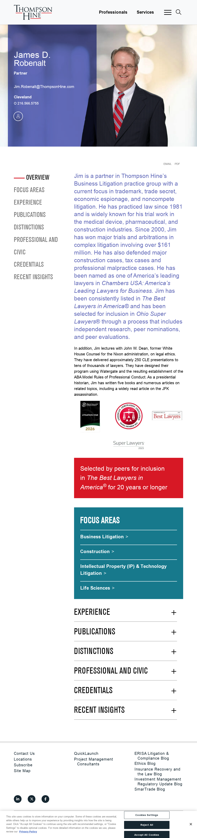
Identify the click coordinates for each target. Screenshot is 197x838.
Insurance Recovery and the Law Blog (157, 771)
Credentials (29, 265)
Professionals (113, 12)
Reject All (146, 824)
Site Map (22, 770)
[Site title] (33, 12)
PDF (177, 163)
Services (145, 12)
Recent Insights (33, 277)
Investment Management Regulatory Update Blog (158, 781)
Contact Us (24, 753)
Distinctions (29, 228)
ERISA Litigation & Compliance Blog (151, 755)
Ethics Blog (145, 763)
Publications (30, 215)
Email (168, 163)
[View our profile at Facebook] (45, 799)
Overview (37, 178)
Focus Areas (29, 190)
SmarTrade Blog (149, 789)
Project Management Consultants (93, 761)
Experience (28, 203)
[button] (167, 12)
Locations (23, 759)
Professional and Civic (36, 246)
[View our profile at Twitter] (31, 799)
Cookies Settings (146, 815)
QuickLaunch (86, 753)
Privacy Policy (28, 831)
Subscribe (23, 765)
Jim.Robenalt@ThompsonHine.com (44, 86)
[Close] (191, 824)
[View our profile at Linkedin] (18, 799)
